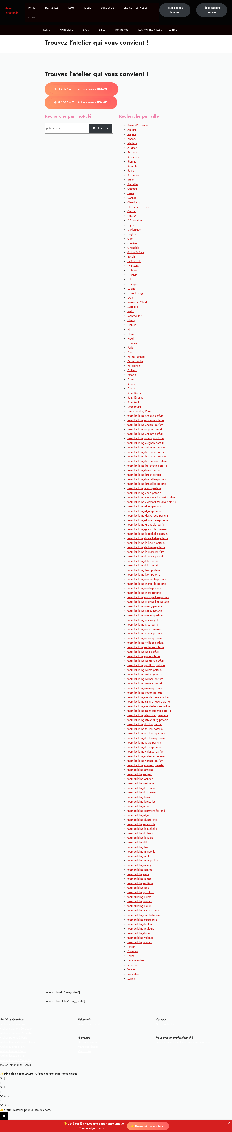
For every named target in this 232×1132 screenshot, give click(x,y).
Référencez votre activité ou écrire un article (183, 1042)
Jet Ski (131, 257)
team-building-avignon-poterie (146, 447)
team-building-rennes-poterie (145, 683)
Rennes (131, 384)
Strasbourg (134, 407)
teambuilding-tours (138, 933)
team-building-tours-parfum (144, 743)
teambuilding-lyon (138, 847)
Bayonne (132, 152)
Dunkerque (134, 230)
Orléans (132, 343)
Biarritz (131, 162)
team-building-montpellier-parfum (148, 597)
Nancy (131, 320)
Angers (131, 134)
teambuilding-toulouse (140, 929)
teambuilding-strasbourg (142, 920)
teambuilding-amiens (140, 770)
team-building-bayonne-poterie (146, 456)
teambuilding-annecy (140, 779)
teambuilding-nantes (139, 870)
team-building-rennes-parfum (145, 679)
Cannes (131, 198)
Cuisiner (132, 216)
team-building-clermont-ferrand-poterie (151, 502)
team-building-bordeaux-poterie (147, 466)
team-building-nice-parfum (143, 625)
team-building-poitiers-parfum (145, 661)
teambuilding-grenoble (141, 824)
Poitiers (132, 370)
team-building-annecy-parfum (145, 434)
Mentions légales (88, 1047)
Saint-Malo (133, 402)
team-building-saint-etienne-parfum (148, 706)
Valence (132, 965)
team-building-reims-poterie (144, 674)
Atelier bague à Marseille (15, 1060)
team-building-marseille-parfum (146, 579)
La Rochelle (134, 261)
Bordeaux (107, 8)
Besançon (133, 157)
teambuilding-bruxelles (141, 802)
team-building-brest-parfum (144, 470)
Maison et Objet (137, 302)
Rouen (131, 388)
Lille (87, 8)
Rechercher (100, 128)
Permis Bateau (136, 357)
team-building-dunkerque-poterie (147, 520)
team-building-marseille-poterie (146, 584)
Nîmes (131, 334)
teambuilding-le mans (140, 838)
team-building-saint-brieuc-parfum (148, 697)
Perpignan (133, 366)
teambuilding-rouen (139, 906)
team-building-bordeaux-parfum (147, 461)
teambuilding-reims (139, 897)
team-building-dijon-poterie (144, 511)
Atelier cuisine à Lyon (13, 1024)
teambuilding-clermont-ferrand (146, 811)
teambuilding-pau (138, 888)
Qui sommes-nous (88, 1042)
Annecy (131, 139)
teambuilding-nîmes (139, 879)
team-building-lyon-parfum (143, 570)
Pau (129, 352)
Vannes (131, 969)
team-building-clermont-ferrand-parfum (151, 497)
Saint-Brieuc (134, 393)
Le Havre (133, 266)
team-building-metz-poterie (144, 593)
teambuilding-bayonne (141, 788)
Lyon (71, 8)
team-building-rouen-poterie (144, 693)
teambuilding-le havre (140, 833)
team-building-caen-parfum (144, 488)
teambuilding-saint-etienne (143, 915)
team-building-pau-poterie (143, 656)
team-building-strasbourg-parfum (147, 715)
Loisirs (131, 289)
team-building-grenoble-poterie (147, 529)
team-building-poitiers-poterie (146, 665)
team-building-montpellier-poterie (148, 602)
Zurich (131, 979)
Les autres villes (136, 8)
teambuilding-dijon (138, 815)
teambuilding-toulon (139, 924)
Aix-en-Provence (137, 125)
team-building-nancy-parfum (144, 606)
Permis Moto (135, 361)
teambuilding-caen (138, 806)
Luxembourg (135, 293)
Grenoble (133, 248)
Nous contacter (165, 1024)
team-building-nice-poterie (144, 629)
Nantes (131, 325)
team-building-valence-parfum (145, 752)
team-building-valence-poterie (146, 756)
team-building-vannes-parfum (145, 761)
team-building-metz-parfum (144, 588)
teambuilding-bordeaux (141, 792)
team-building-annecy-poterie (145, 438)
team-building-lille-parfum (143, 561)
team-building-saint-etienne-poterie (149, 711)
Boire (130, 171)
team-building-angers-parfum (145, 425)
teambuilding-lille (138, 842)
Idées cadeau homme (175, 10)
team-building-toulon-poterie (145, 729)
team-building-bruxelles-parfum (146, 479)
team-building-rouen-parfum (144, 688)
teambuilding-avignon (140, 783)
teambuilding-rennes (139, 901)
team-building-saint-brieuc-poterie (148, 702)
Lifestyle (132, 275)
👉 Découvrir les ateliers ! (147, 1126)
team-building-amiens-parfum (145, 416)
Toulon (131, 947)
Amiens (131, 130)
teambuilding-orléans (140, 883)
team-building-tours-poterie (144, 747)
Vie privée (84, 1051)
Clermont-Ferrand (138, 207)
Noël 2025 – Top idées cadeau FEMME (80, 102)
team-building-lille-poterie (143, 565)
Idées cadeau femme (212, 10)
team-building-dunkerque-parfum (147, 516)
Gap (130, 239)
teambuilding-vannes (139, 942)
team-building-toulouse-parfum (146, 733)
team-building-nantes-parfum (145, 615)
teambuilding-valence (140, 938)
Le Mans (132, 270)
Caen (130, 193)
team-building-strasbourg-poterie (147, 720)
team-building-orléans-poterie (145, 647)
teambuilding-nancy (139, 865)
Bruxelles (132, 184)
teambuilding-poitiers (140, 892)
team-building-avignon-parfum (145, 443)
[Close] (229, 1122)
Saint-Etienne (135, 398)
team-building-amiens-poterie (145, 420)
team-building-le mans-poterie (145, 556)
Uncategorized (136, 960)
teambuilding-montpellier (142, 860)
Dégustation (134, 220)
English (131, 234)
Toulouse (132, 951)
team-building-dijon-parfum (144, 506)
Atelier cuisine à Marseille (16, 1033)
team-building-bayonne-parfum (146, 452)
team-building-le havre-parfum (146, 543)
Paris (32, 8)
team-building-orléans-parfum (145, 643)
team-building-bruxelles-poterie (146, 484)
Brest (130, 180)
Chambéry (133, 202)
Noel (130, 339)
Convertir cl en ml (89, 1024)
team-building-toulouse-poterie (146, 738)
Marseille (52, 8)
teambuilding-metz (138, 856)
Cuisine (131, 211)
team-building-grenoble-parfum (146, 525)
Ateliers (132, 143)
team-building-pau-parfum (143, 652)
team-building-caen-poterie (144, 493)
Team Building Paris (139, 411)
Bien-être (133, 166)
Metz (130, 311)
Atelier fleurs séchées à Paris (17, 1042)
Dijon (130, 225)
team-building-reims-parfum (144, 670)
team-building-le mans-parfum (145, 552)
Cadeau (132, 189)
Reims (131, 379)
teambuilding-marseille (141, 852)
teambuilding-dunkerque (142, 820)
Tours (130, 956)
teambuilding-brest (139, 797)
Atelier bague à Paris (13, 1051)
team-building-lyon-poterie (143, 575)
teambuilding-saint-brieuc (143, 910)
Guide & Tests (135, 252)
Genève (132, 243)
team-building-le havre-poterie (146, 547)
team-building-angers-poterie (145, 429)
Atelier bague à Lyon (12, 1056)
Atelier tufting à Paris (13, 1047)
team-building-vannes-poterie (145, 765)
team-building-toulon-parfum (144, 724)
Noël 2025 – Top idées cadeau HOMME (81, 89)
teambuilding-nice (138, 874)
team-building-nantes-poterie (145, 620)
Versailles (133, 974)
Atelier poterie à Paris (13, 1038)
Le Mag (32, 17)
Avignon (132, 148)
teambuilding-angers (139, 774)
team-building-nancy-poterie (144, 611)
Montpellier (134, 316)
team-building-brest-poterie (144, 475)
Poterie (131, 375)
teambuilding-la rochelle (142, 829)
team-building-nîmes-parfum (144, 633)
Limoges (132, 284)
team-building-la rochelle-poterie (147, 538)
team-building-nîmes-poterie (144, 638)
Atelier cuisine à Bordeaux (16, 1029)
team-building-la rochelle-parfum (147, 534)
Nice (130, 329)
